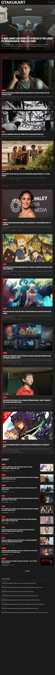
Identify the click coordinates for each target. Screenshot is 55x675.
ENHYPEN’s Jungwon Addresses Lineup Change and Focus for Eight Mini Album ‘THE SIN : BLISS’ (20, 499)
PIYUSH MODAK (6, 48)
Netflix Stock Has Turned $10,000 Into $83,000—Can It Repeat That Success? (19, 562)
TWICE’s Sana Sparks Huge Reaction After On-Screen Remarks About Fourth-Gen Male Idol (19, 520)
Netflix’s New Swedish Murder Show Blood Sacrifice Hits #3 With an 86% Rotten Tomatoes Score (25, 94)
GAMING (5, 308)
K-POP (3, 495)
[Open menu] (52, 2)
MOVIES (4, 397)
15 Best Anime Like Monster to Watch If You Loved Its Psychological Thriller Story (27, 40)
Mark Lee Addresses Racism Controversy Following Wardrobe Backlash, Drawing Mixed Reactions (19, 541)
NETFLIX (3, 90)
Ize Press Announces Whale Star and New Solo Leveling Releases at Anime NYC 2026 (26, 446)
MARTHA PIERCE (6, 98)
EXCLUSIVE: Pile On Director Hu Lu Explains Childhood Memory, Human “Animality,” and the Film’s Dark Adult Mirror (27, 401)
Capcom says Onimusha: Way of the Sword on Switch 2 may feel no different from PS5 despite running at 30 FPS (27, 357)
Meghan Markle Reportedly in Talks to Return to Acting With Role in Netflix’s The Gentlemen (19, 551)
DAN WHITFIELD (7, 452)
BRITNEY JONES (6, 138)
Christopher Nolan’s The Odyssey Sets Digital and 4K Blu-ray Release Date (19, 488)
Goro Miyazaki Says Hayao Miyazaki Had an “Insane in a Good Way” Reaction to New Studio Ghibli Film (27, 268)
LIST (3, 35)
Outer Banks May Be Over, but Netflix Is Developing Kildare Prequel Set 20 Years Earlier (26, 175)
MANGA (3, 464)
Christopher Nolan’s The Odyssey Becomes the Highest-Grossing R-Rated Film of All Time (20, 478)
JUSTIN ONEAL (7, 274)
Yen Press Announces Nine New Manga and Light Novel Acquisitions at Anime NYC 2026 (17, 468)
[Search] (49, 2)
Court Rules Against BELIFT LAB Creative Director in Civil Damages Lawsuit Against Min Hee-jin (18, 530)
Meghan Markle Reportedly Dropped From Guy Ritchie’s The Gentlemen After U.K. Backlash (27, 224)
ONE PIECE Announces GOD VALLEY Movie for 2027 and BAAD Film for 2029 (22, 134)
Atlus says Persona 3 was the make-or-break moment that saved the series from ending (27, 312)
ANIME (3, 131)
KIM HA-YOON (7, 407)
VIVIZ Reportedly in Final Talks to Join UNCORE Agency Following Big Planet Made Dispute (20, 509)
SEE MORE (27, 571)
